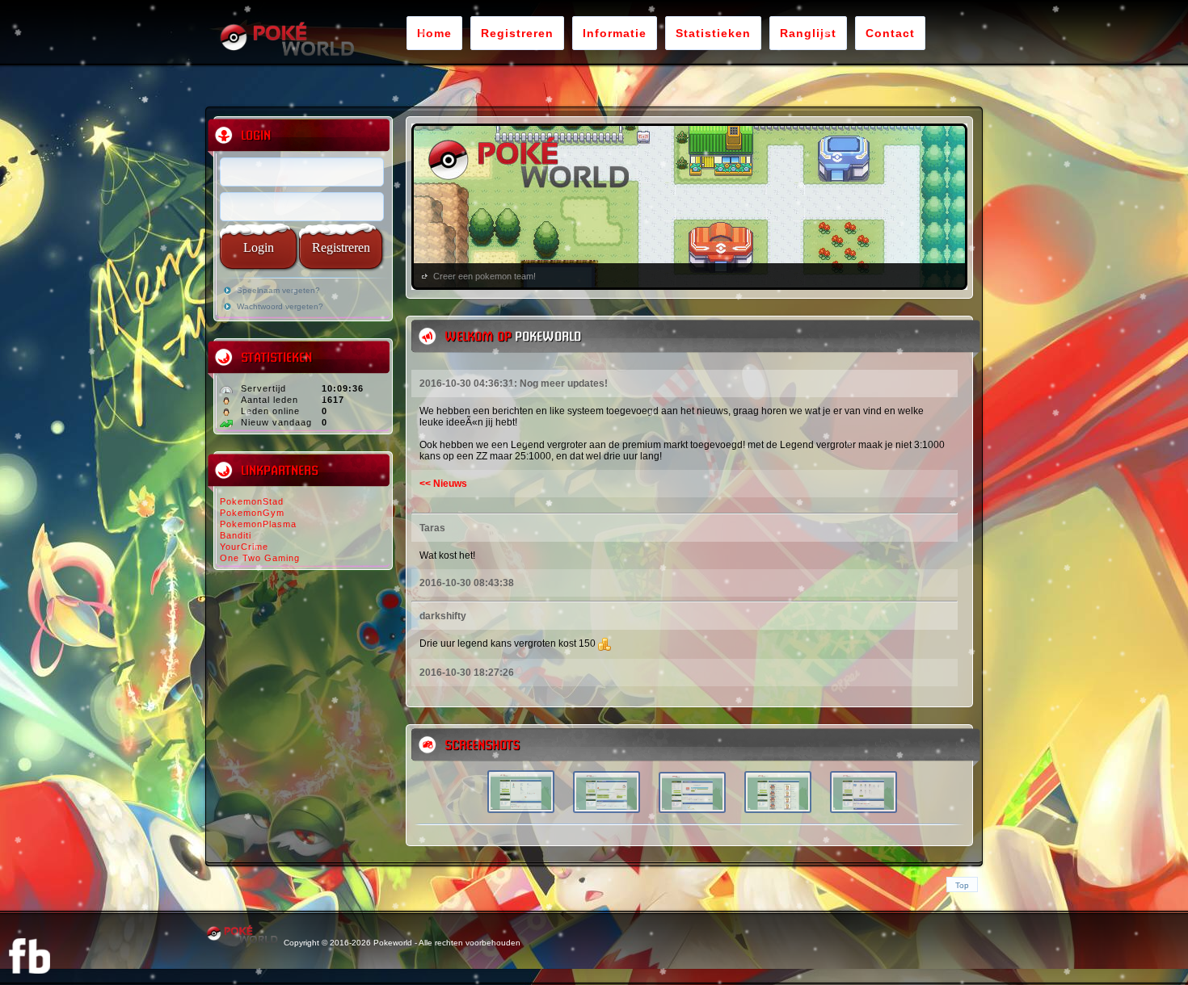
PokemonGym (252, 513)
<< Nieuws (443, 483)
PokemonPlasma (258, 524)
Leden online (270, 411)
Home (434, 33)
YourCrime (244, 546)
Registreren (517, 33)
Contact (890, 33)
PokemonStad (252, 501)
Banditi (235, 535)
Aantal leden (269, 399)
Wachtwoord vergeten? (280, 306)
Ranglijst (808, 33)
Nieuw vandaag (276, 422)
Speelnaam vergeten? (278, 290)
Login (258, 247)
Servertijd (263, 388)
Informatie (615, 33)
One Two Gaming (260, 558)
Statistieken (713, 33)
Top (962, 885)
